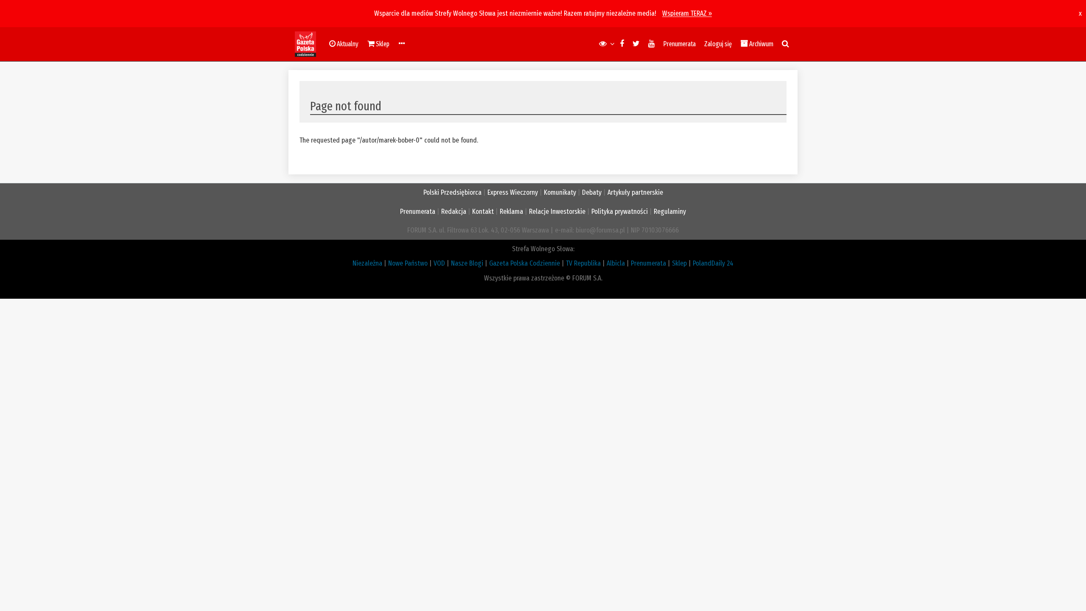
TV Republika (583, 263)
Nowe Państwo (408, 263)
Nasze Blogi (467, 263)
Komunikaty (560, 192)
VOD (439, 263)
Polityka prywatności (619, 211)
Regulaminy (670, 211)
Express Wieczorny (512, 192)
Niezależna (367, 263)
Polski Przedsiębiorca (452, 192)
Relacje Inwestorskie (557, 211)
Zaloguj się (718, 44)
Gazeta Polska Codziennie (524, 263)
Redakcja (453, 211)
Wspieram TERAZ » (687, 13)
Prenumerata (679, 44)
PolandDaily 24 (713, 263)
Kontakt (483, 211)
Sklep (679, 263)
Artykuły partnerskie (635, 192)
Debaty (592, 192)
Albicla (616, 263)
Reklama (511, 211)
